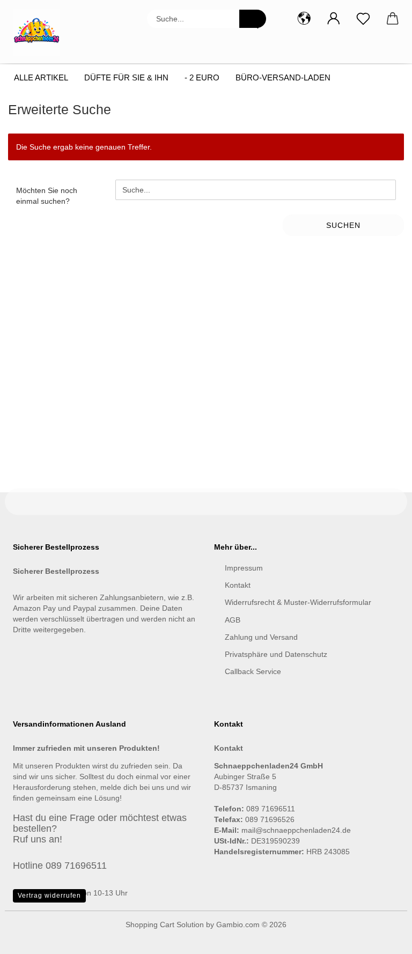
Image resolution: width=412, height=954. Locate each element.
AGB (232, 620)
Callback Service (253, 671)
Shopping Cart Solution (165, 924)
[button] (304, 19)
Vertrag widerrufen (49, 895)
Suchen (343, 225)
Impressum (244, 568)
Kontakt (238, 585)
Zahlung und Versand (261, 637)
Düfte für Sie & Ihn (126, 77)
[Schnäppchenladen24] (40, 32)
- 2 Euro (202, 77)
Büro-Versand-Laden (283, 77)
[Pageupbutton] (382, 938)
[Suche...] (252, 19)
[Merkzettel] (363, 19)
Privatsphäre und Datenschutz (276, 654)
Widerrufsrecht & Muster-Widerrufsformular (298, 602)
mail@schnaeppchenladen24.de (296, 830)
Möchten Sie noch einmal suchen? (46, 195)
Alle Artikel (41, 77)
